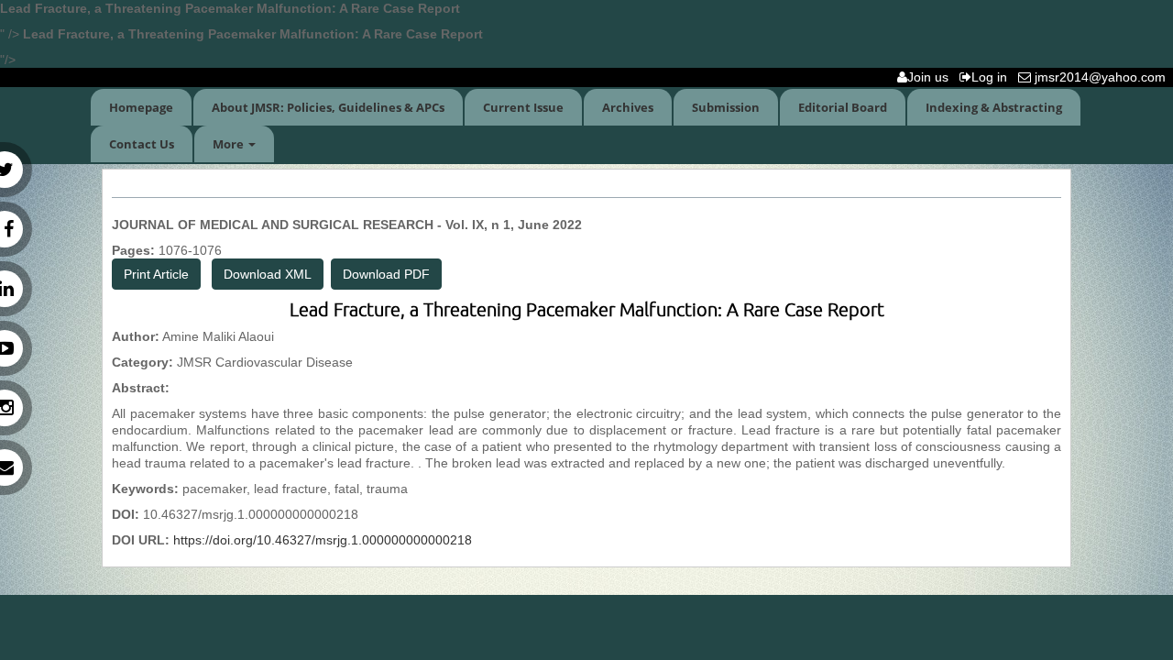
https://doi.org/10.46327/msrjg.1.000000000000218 (322, 540)
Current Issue (523, 107)
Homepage (141, 107)
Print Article (156, 274)
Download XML (268, 274)
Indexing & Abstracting (994, 107)
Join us (931, 77)
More (230, 144)
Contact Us (141, 144)
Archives (627, 107)
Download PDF (386, 274)
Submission (726, 107)
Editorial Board (842, 107)
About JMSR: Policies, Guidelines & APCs (328, 107)
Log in (992, 77)
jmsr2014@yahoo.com (1102, 77)
